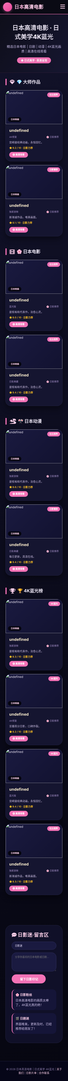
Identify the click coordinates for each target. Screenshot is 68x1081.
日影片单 (31, 1072)
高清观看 (20, 154)
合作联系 (44, 1072)
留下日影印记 (28, 979)
